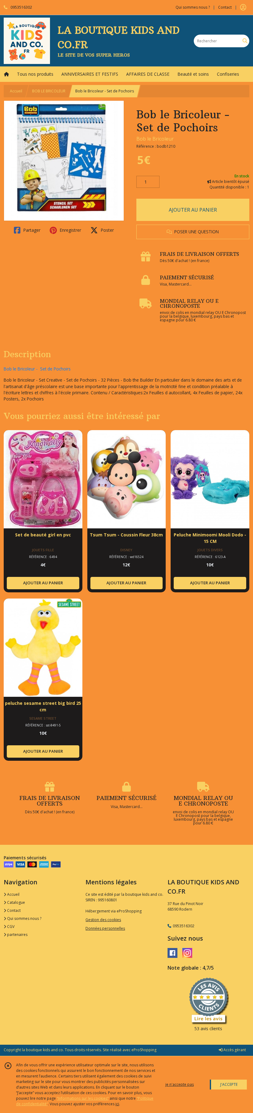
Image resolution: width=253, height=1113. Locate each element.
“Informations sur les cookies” (83, 1098)
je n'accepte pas (179, 1084)
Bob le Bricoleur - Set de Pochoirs (37, 369)
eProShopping (143, 1049)
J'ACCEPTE (229, 1084)
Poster (106, 230)
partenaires (16, 934)
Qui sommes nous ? (23, 918)
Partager (31, 230)
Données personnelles (105, 928)
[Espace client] (243, 7)
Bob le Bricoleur (155, 138)
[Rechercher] (245, 41)
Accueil (16, 91)
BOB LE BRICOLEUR (48, 91)
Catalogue (15, 902)
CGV (10, 926)
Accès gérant (234, 1049)
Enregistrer (69, 230)
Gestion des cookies (103, 919)
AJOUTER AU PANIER (193, 209)
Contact (225, 7)
